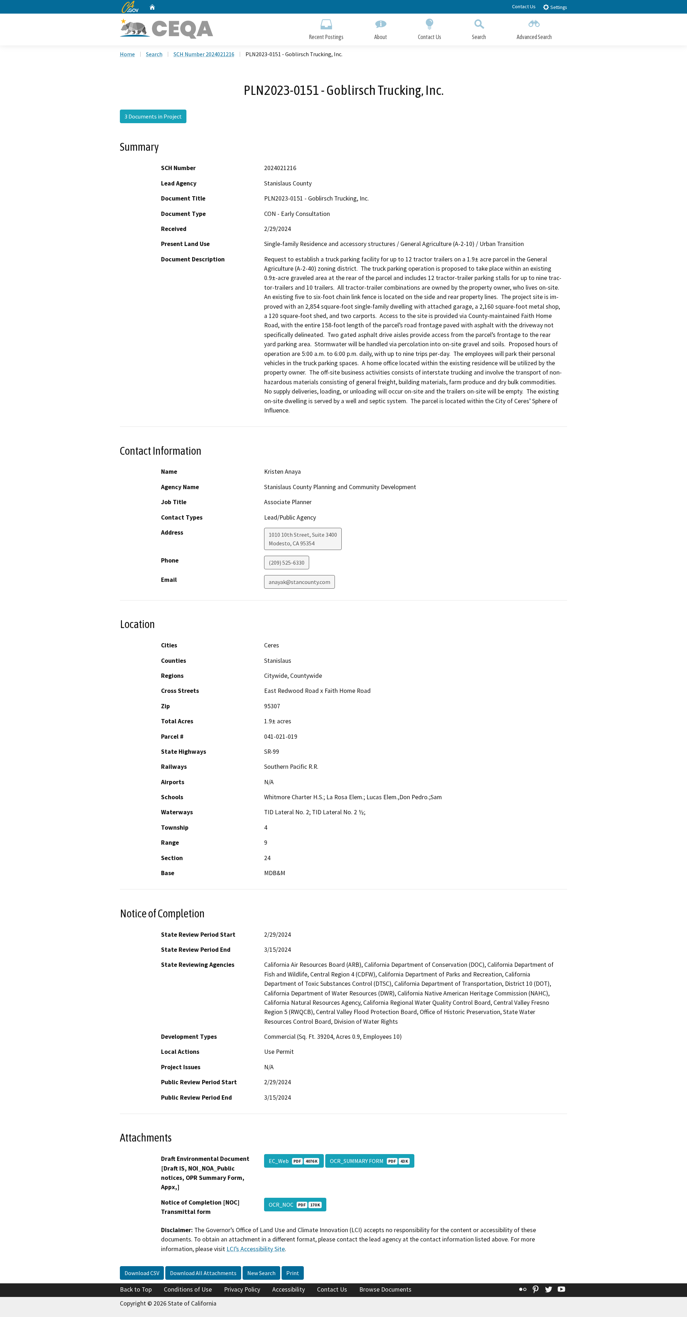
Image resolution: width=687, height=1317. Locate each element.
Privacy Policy (242, 1289)
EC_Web (293, 1160)
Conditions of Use (188, 1289)
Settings (558, 7)
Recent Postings (326, 37)
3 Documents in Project (153, 116)
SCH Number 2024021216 (204, 54)
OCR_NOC (294, 1204)
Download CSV (142, 1273)
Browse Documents (385, 1289)
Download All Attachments (203, 1273)
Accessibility (288, 1289)
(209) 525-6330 (286, 562)
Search (479, 37)
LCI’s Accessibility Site (255, 1249)
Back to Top (136, 1289)
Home (127, 54)
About (380, 37)
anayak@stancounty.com (299, 581)
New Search (261, 1273)
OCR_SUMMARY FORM (369, 1160)
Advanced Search (534, 37)
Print (292, 1273)
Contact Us (524, 6)
